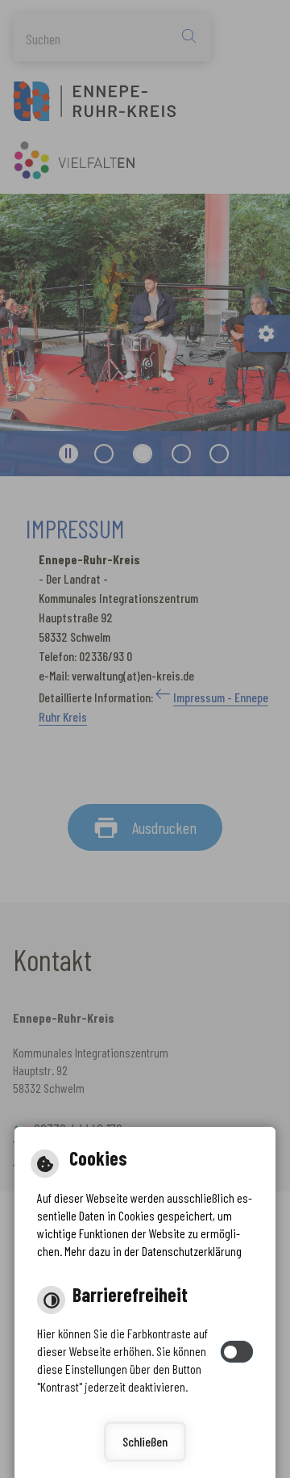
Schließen (145, 1441)
